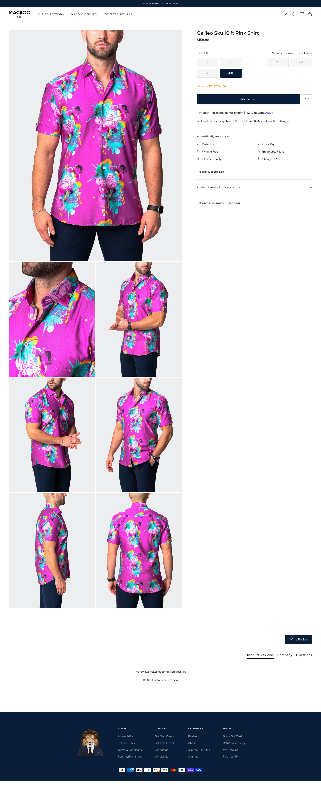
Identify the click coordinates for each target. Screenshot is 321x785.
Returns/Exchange (234, 743)
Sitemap (193, 756)
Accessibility (125, 736)
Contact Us (161, 750)
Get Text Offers (164, 736)
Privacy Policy (126, 743)
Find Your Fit (230, 756)
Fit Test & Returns (118, 14)
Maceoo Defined (84, 14)
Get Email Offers (165, 743)
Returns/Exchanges (130, 756)
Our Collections (51, 14)
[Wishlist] (302, 14)
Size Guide (305, 53)
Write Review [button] (298, 639)
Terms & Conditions (130, 750)
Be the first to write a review (160, 680)
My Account (230, 750)
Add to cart (248, 99)
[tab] (260, 656)
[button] (307, 99)
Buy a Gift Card (232, 736)
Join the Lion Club (199, 750)
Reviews (193, 736)
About (192, 743)
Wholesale (161, 756)
